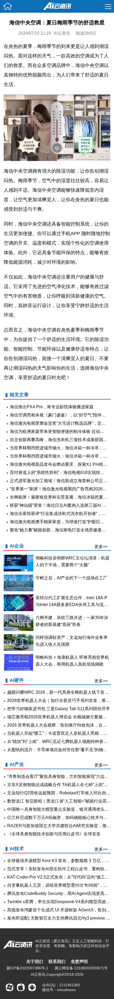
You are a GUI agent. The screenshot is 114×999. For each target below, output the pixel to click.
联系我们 (57, 961)
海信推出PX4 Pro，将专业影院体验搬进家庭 (52, 407)
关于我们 (34, 961)
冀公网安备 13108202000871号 (81, 968)
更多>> (101, 546)
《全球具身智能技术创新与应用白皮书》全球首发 (53, 834)
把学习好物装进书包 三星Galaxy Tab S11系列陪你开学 (58, 708)
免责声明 (79, 961)
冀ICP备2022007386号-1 (27, 968)
